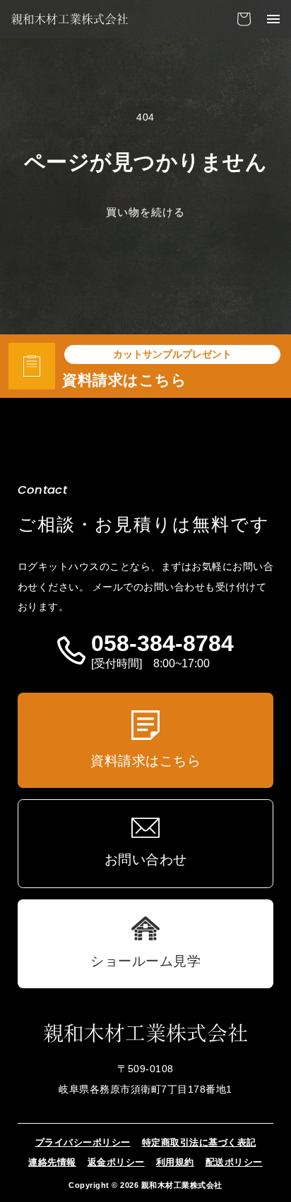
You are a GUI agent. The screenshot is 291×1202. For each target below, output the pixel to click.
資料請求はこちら (124, 380)
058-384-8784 (162, 644)
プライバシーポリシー (83, 1142)
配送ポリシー (234, 1162)
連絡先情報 (52, 1162)
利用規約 (175, 1162)
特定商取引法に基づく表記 (199, 1142)
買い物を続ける (145, 212)
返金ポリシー (116, 1162)
